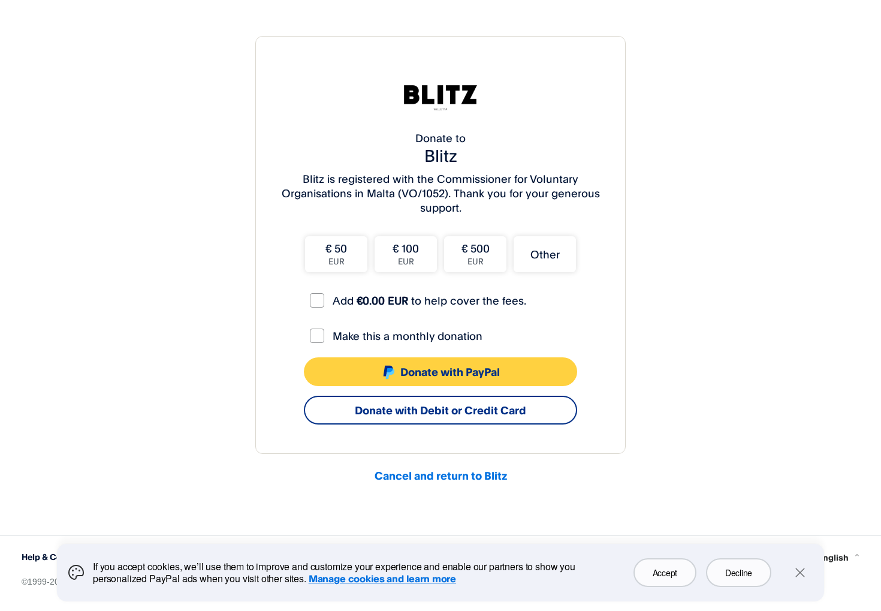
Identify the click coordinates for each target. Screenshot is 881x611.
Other (545, 254)
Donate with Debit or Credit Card (440, 410)
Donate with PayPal (450, 371)
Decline (738, 573)
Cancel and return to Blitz (441, 475)
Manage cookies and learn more (382, 579)
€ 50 (336, 254)
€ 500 (475, 254)
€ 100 (406, 254)
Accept (665, 573)
